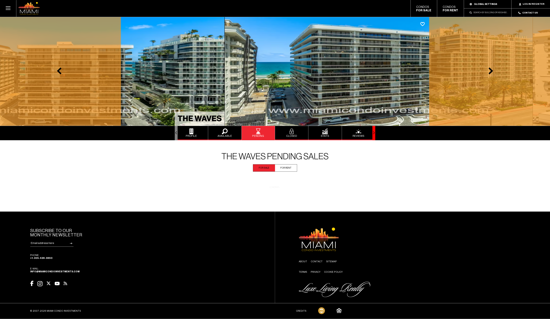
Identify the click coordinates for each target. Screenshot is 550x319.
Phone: (41, 256)
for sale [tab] (264, 168)
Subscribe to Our (56, 232)
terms (303, 272)
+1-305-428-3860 (41, 258)
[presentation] (176, 133)
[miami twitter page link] (48, 283)
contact (317, 261)
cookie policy (333, 272)
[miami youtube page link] (57, 283)
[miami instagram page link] (40, 284)
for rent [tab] (285, 168)
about (303, 261)
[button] (8, 8)
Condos (423, 9)
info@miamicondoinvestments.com (55, 271)
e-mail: (55, 270)
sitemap (331, 261)
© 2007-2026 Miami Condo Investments (55, 311)
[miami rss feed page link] (65, 283)
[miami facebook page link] (32, 283)
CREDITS (301, 311)
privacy (316, 272)
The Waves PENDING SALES (275, 156)
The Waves (200, 119)
